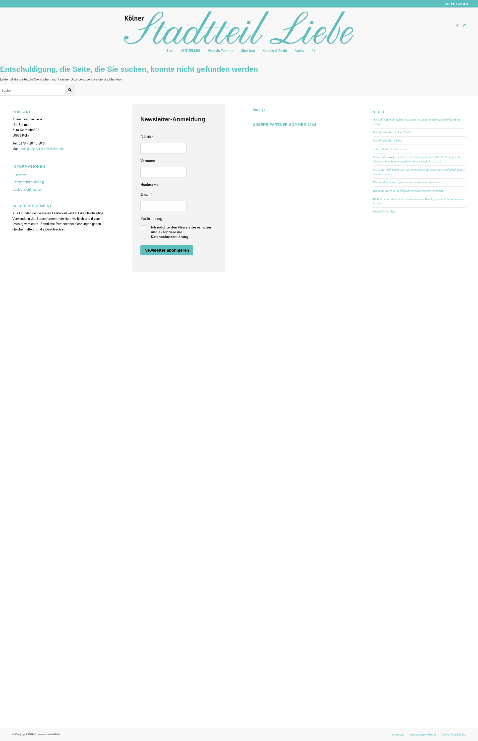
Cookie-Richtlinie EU (27, 189)
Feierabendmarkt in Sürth (387, 140)
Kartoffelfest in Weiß (384, 211)
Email (146, 194)
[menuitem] (170, 51)
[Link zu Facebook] (457, 26)
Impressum (20, 174)
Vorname (147, 161)
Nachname (149, 185)
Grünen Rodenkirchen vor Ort (390, 149)
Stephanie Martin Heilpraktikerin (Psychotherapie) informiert (408, 190)
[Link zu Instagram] (465, 26)
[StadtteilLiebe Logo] (239, 29)
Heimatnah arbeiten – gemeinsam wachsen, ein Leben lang (406, 182)
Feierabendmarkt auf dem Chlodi (392, 132)
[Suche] (312, 50)
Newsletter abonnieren (166, 250)
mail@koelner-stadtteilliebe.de (42, 149)
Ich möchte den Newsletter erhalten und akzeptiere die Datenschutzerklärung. (181, 232)
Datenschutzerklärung (28, 182)
